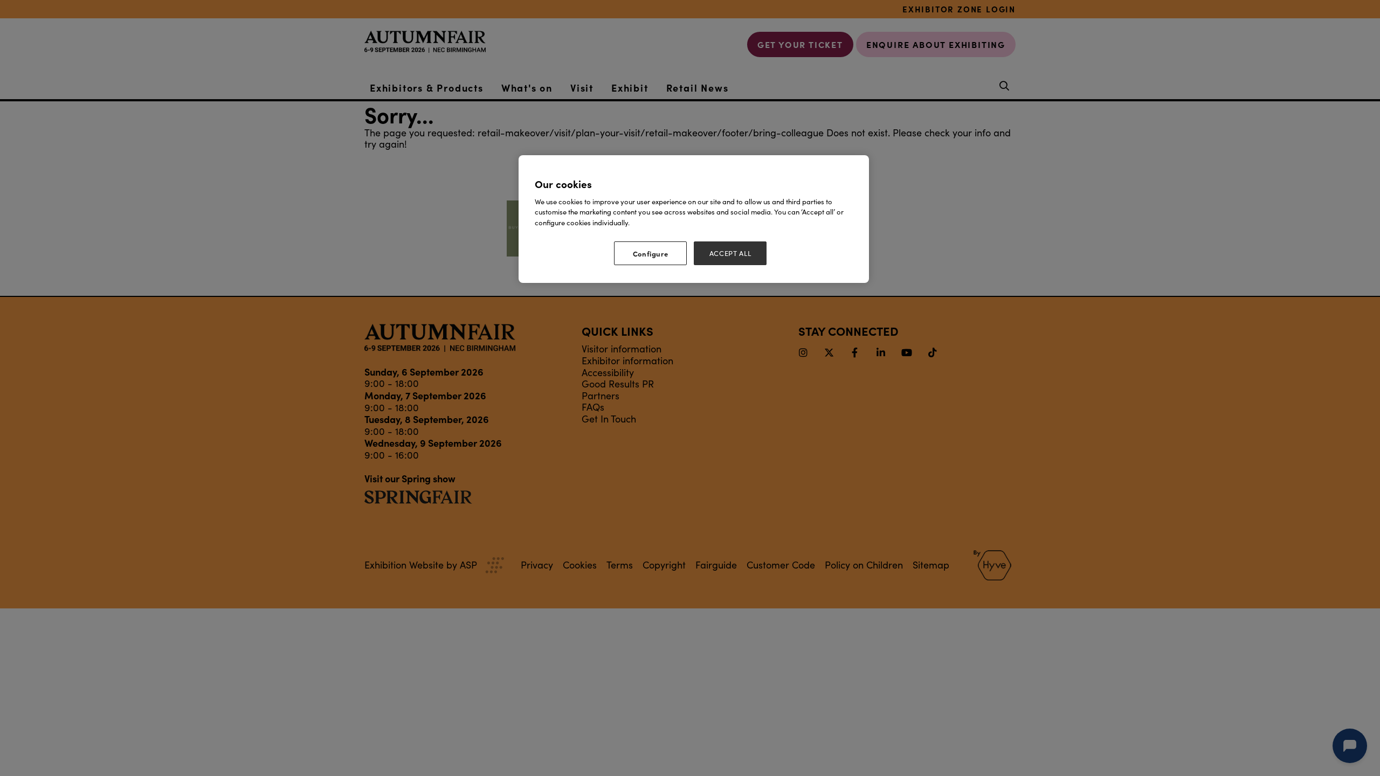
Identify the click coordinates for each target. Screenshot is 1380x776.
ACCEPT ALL (730, 253)
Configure (650, 253)
